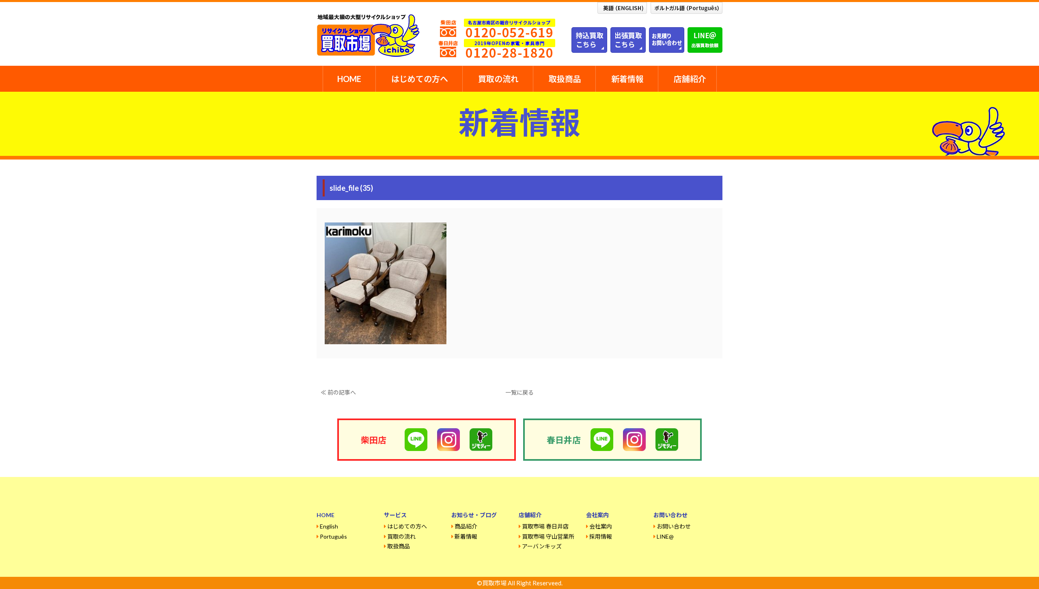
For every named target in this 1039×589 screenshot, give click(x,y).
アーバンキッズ (542, 546)
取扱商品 (565, 79)
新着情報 (627, 79)
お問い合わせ (674, 526)
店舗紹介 (690, 79)
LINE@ (665, 536)
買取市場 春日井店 (545, 526)
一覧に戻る (519, 392)
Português (333, 536)
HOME (349, 79)
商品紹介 (466, 526)
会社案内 (600, 526)
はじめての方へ (419, 79)
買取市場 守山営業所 (548, 536)
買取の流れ (498, 79)
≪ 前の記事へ (338, 392)
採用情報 (600, 536)
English (329, 526)
